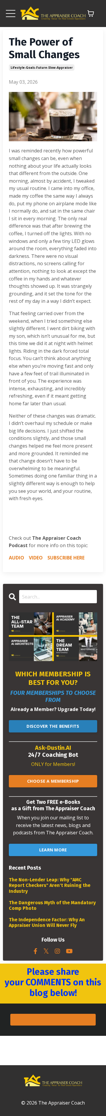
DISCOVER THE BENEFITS (52, 726)
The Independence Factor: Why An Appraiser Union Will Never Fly (47, 922)
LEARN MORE (53, 850)
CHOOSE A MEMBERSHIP (53, 781)
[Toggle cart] (90, 13)
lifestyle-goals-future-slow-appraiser (42, 67)
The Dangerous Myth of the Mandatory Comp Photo (52, 905)
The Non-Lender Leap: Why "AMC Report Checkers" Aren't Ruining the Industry (49, 885)
